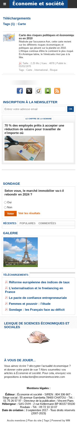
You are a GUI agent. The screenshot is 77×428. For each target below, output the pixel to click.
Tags (46, 420)
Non (9, 207)
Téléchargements (15, 274)
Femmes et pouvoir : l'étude (29, 304)
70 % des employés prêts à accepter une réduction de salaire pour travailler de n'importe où (34, 129)
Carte (29, 70)
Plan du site (34, 420)
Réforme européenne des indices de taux (39, 282)
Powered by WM (60, 420)
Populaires (28, 223)
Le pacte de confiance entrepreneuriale (38, 298)
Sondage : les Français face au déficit (37, 309)
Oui (9, 202)
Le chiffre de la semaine (38, 119)
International (41, 70)
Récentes (9, 223)
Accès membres (16, 420)
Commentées (47, 223)
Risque (53, 70)
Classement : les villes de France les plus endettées (20, 262)
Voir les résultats (29, 213)
